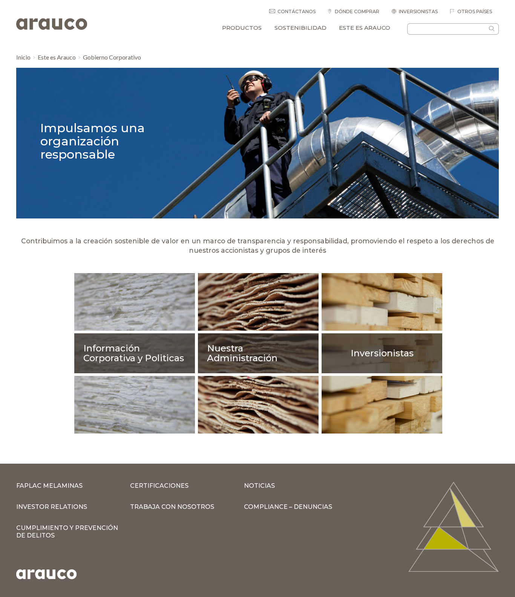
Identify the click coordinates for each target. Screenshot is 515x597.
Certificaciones (159, 485)
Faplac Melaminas (49, 485)
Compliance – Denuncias (288, 506)
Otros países (474, 11)
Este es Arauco (364, 27)
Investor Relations (51, 506)
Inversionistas (418, 11)
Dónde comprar (356, 11)
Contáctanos (296, 11)
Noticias (259, 485)
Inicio (23, 57)
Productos (242, 27)
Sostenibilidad (300, 27)
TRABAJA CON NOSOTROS (172, 506)
